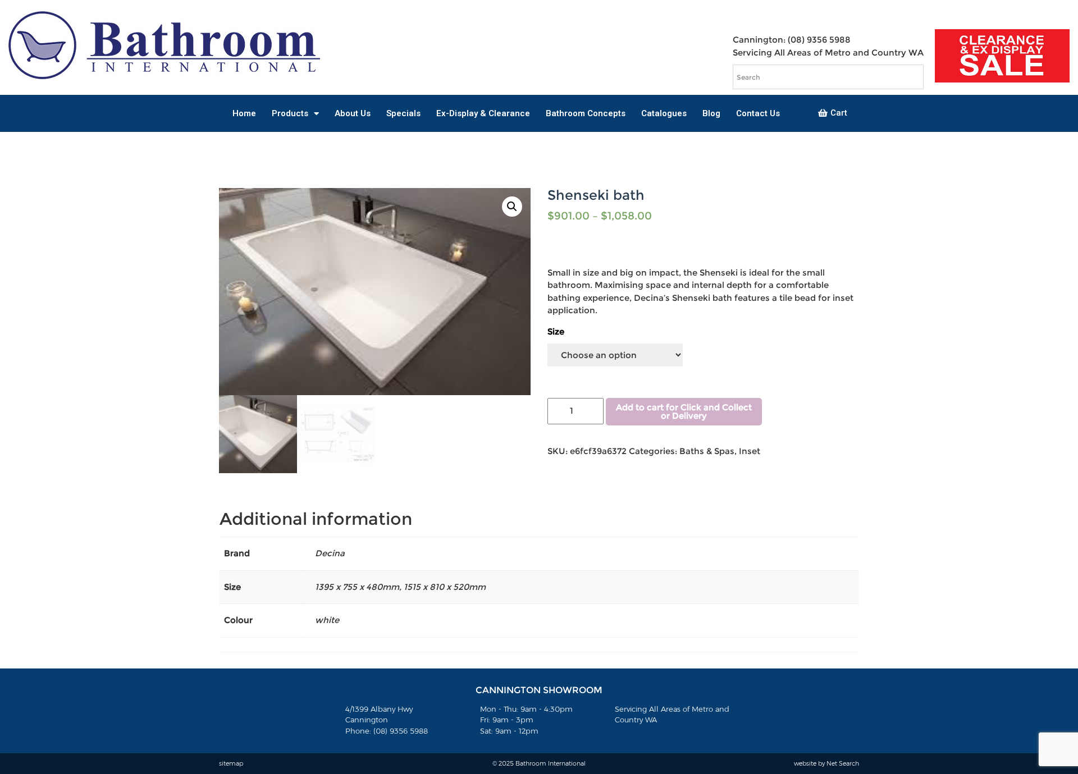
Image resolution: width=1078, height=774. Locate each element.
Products (290, 113)
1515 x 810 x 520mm (445, 586)
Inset (749, 451)
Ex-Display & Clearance (483, 113)
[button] (832, 113)
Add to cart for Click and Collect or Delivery (684, 411)
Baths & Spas (706, 451)
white (327, 620)
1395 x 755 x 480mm (357, 586)
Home (244, 113)
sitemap (231, 763)
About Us (353, 113)
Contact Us (758, 113)
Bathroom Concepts (585, 113)
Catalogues (664, 113)
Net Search (842, 763)
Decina (330, 553)
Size (555, 331)
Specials (403, 113)
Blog (711, 113)
